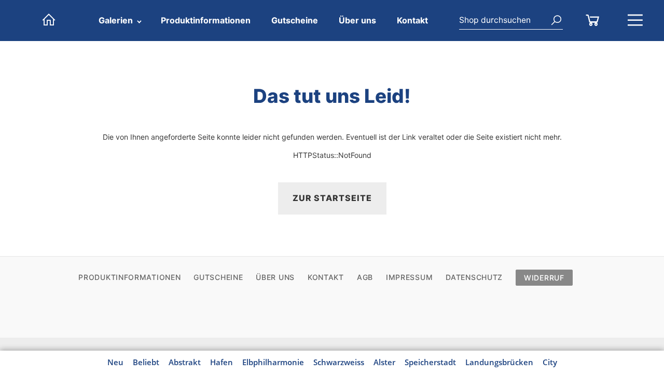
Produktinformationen (206, 20)
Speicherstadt (430, 362)
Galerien (116, 20)
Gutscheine (294, 20)
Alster (384, 362)
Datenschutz (474, 277)
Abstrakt (185, 362)
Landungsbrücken (499, 362)
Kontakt (412, 20)
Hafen (221, 362)
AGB (365, 277)
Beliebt (146, 362)
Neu (115, 362)
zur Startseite (332, 198)
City (550, 362)
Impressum (409, 277)
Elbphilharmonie (273, 362)
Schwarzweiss (338, 362)
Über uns (357, 20)
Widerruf (544, 277)
